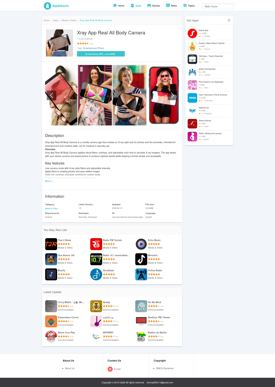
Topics (191, 5)
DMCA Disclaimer (165, 368)
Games (156, 5)
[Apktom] (56, 5)
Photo (101, 48)
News (173, 5)
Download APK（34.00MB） (102, 54)
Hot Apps (193, 20)
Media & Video (69, 20)
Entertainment (90, 48)
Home (120, 5)
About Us (69, 368)
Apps (138, 5)
